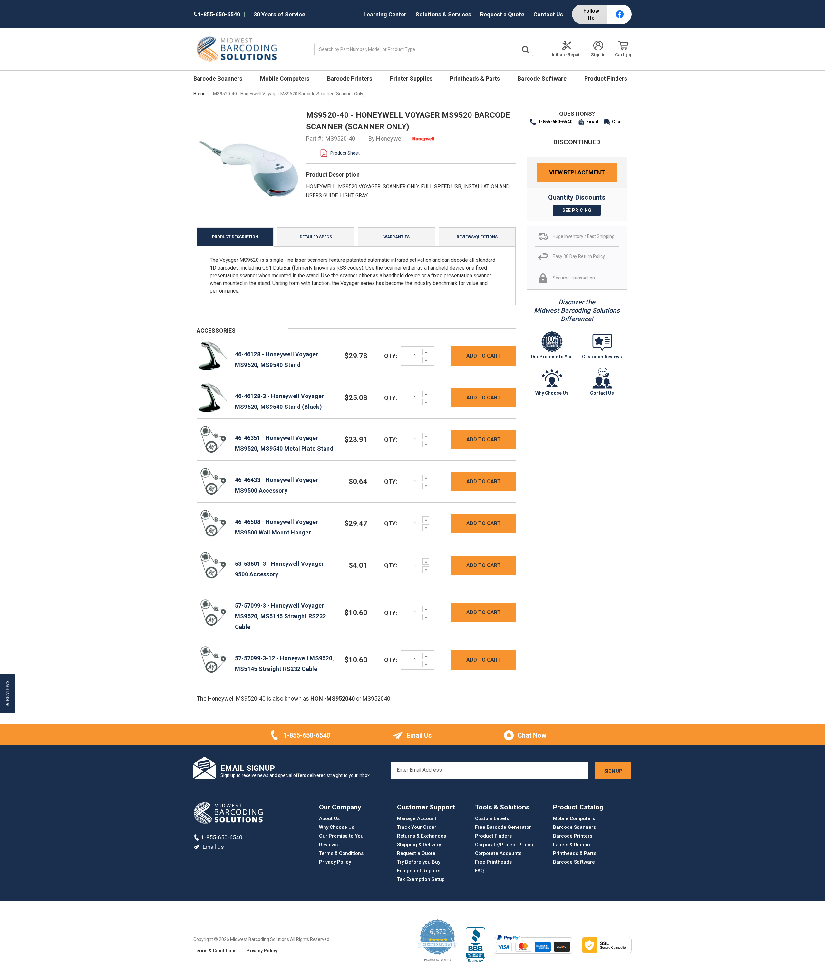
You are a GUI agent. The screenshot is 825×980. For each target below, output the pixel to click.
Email (592, 121)
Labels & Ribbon (571, 845)
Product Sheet (345, 153)
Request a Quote (502, 14)
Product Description (235, 237)
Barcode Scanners (218, 78)
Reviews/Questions (477, 237)
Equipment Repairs (418, 871)
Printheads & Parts (475, 78)
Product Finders (606, 78)
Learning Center (385, 14)
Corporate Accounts (498, 853)
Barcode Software (543, 78)
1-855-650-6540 (555, 121)
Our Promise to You (341, 836)
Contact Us (548, 14)
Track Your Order (416, 827)
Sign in (598, 54)
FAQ (479, 871)
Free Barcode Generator (503, 827)
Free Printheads (493, 862)
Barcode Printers (350, 78)
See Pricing (577, 210)
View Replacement (577, 172)
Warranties (396, 237)
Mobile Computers (285, 78)
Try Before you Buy (418, 862)
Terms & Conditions (341, 853)
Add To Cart (483, 356)
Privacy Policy (335, 862)
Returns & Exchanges (421, 836)
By (386, 138)
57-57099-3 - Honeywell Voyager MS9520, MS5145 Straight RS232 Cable (280, 616)
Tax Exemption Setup (421, 879)
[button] (7, 693)
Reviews (328, 845)
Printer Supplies (412, 78)
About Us (329, 818)
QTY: (390, 355)
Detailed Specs (316, 237)
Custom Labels (492, 818)
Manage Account (416, 818)
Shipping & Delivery (419, 845)
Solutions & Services (443, 14)
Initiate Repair (566, 54)
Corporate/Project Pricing (505, 845)
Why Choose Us (336, 827)
